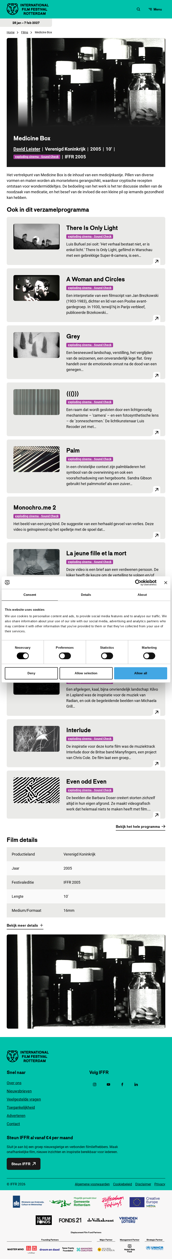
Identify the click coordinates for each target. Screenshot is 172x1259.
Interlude (78, 730)
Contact (13, 1124)
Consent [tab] (29, 594)
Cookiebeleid (122, 1184)
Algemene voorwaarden (92, 1184)
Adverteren (16, 1115)
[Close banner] (165, 582)
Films (24, 32)
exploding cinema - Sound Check (37, 156)
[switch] (65, 655)
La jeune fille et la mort (96, 553)
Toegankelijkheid (21, 1107)
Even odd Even (86, 781)
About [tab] (142, 594)
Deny (31, 673)
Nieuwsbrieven (19, 1091)
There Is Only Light (92, 227)
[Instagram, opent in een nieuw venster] (94, 1084)
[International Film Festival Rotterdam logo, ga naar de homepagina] (28, 9)
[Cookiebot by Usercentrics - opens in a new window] (138, 582)
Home (10, 32)
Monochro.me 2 (34, 507)
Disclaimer (143, 1184)
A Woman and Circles (95, 279)
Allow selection (86, 673)
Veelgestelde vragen (24, 1099)
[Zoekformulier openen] (138, 9)
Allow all (140, 673)
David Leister (26, 149)
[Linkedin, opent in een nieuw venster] (136, 1084)
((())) (72, 393)
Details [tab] (86, 594)
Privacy (159, 1184)
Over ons (14, 1083)
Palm (73, 450)
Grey (73, 336)
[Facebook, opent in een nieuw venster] (122, 1084)
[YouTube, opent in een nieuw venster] (108, 1084)
